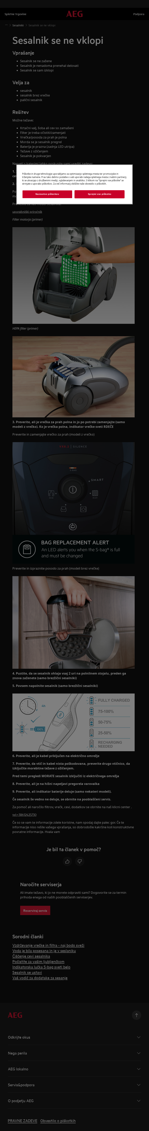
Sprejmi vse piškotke (99, 194)
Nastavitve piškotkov (47, 194)
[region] (74, 184)
